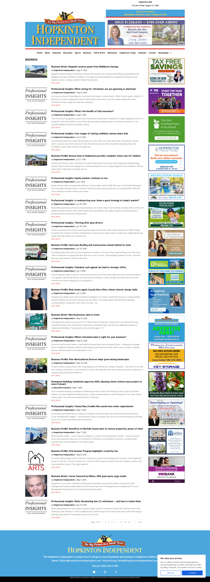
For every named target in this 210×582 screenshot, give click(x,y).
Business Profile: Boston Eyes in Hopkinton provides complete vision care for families (96, 155)
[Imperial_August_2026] (166, 72)
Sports (78, 53)
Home (39, 53)
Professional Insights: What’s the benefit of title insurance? (82, 111)
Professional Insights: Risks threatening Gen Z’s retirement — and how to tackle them (96, 501)
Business (87, 53)
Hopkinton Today (128, 53)
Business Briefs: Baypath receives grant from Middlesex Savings (84, 66)
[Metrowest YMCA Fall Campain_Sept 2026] (166, 102)
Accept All (192, 573)
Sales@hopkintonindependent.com (137, 560)
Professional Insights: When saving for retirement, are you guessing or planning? (93, 88)
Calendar (142, 53)
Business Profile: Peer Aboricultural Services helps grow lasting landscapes (90, 359)
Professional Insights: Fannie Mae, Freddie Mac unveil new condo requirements (92, 406)
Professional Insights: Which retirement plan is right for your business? (88, 336)
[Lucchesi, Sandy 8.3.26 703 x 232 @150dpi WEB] (146, 34)
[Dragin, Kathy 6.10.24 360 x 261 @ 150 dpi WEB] (166, 414)
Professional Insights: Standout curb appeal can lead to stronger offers (88, 267)
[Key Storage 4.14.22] (166, 357)
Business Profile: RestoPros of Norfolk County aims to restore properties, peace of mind (97, 428)
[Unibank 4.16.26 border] (166, 471)
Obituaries (112, 53)
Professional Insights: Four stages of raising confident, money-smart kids (89, 133)
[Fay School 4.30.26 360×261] (166, 130)
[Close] (203, 556)
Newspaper (163, 53)
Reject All (170, 573)
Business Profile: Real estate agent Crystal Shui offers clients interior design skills (94, 289)
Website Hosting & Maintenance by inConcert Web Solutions (121, 578)
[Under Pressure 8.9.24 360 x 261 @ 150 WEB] (166, 273)
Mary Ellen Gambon (62, 387)
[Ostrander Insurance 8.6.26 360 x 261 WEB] (166, 216)
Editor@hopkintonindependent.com (80, 560)
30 (129, 522)
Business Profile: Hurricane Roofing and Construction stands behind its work (91, 244)
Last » (140, 522)
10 (121, 522)
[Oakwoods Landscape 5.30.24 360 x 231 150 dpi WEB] (166, 187)
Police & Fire (99, 53)
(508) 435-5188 (109, 565)
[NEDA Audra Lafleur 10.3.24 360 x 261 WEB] (166, 301)
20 (125, 522)
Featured (56, 53)
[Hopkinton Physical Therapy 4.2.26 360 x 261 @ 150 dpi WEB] (166, 159)
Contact (152, 53)
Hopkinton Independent (64, 70)
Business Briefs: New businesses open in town (75, 314)
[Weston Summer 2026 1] (166, 385)
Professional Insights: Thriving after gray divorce (77, 222)
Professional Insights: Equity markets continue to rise (79, 178)
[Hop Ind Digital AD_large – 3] (166, 442)
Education (67, 53)
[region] (182, 566)
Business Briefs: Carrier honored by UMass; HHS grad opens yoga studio (88, 476)
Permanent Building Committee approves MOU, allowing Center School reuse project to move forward (96, 382)
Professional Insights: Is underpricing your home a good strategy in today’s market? (95, 200)
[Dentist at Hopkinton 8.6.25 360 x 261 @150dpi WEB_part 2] (166, 244)
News (47, 53)
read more (55, 83)
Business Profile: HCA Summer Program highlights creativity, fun (84, 450)
